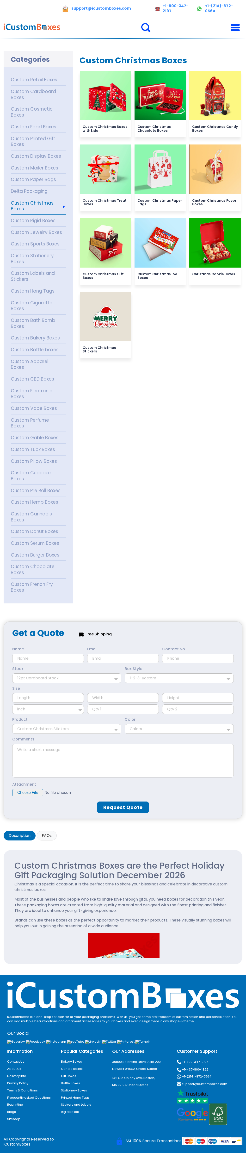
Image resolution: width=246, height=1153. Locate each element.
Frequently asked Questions (29, 1097)
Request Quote (123, 807)
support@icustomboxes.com (204, 1084)
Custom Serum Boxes (35, 543)
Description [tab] (20, 835)
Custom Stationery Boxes (32, 258)
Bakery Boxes (71, 1061)
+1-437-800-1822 (194, 1069)
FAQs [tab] (47, 835)
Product (20, 719)
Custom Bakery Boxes (35, 338)
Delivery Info (16, 1076)
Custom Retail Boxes (34, 79)
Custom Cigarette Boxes (31, 306)
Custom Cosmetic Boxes (32, 112)
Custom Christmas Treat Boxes (105, 202)
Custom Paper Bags (33, 179)
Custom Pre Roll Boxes (36, 490)
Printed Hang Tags (75, 1097)
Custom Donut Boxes (34, 531)
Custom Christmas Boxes (32, 206)
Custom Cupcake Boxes (31, 476)
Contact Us (15, 1061)
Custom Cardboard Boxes (33, 94)
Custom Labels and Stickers (33, 276)
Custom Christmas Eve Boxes (157, 276)
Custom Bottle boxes (35, 349)
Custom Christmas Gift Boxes (103, 276)
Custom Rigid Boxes (33, 220)
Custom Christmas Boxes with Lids (105, 128)
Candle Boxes (72, 1068)
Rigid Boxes (70, 1111)
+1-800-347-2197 (194, 1061)
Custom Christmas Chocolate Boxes (154, 128)
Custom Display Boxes (36, 156)
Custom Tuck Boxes (33, 449)
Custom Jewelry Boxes (36, 232)
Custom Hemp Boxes (34, 502)
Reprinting (15, 1104)
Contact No (173, 649)
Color (130, 719)
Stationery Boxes (74, 1090)
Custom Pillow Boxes (34, 461)
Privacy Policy (17, 1083)
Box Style (133, 669)
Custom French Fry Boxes (32, 587)
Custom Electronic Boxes (31, 394)
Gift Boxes (68, 1076)
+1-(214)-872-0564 (196, 1076)
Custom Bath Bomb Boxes (33, 323)
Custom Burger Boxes (35, 555)
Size (16, 688)
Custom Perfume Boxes (30, 423)
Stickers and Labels (76, 1104)
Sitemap (13, 1119)
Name (18, 649)
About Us (14, 1068)
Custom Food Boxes (33, 127)
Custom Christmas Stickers (99, 349)
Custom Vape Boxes (34, 408)
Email (92, 649)
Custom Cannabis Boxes (31, 517)
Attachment (24, 784)
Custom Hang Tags (33, 291)
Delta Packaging (29, 191)
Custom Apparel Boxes (29, 364)
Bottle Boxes (70, 1083)
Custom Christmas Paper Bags (159, 202)
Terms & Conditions (22, 1090)
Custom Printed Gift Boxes (33, 141)
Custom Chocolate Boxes (33, 569)
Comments (23, 739)
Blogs (11, 1111)
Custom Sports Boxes (35, 244)
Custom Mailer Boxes (34, 168)
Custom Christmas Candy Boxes (215, 128)
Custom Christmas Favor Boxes (214, 202)
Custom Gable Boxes (34, 437)
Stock (18, 669)
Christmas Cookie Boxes (213, 274)
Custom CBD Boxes (32, 379)
